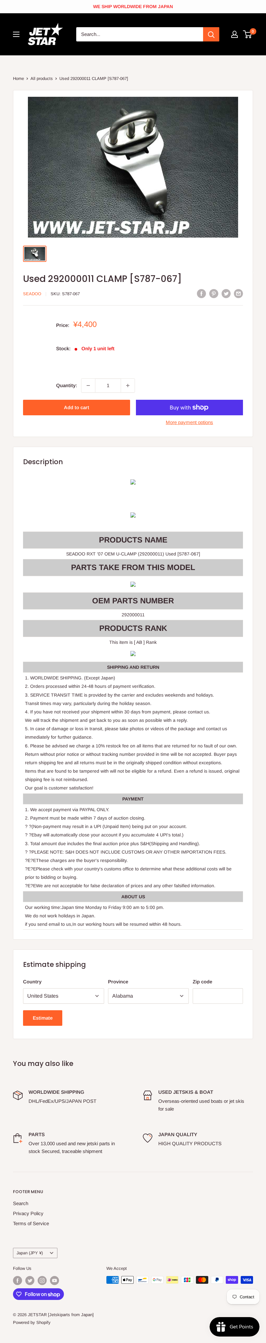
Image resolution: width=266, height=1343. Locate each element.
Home (18, 78)
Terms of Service (31, 1223)
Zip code (202, 981)
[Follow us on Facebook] (17, 1280)
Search (20, 1203)
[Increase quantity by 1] (128, 385)
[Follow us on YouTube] (54, 1280)
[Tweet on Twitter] (226, 293)
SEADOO (32, 293)
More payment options (189, 422)
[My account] (234, 34)
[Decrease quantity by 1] (88, 385)
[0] (248, 34)
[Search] (211, 34)
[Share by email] (238, 293)
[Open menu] (16, 34)
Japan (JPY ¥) (30, 1252)
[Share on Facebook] (201, 293)
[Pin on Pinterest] (213, 293)
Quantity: (66, 385)
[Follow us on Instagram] (42, 1280)
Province (118, 981)
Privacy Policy (28, 1213)
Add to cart (76, 407)
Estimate (43, 1018)
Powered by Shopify (32, 1322)
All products (41, 78)
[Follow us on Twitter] (29, 1280)
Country (32, 981)
